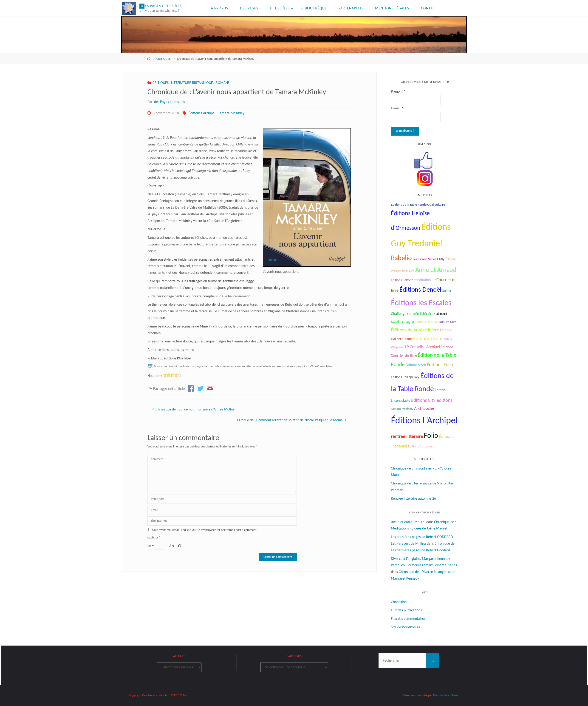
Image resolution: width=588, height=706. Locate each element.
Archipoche (424, 409)
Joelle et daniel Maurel (408, 522)
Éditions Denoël (420, 290)
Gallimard (440, 314)
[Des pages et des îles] (129, 8)
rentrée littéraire (407, 436)
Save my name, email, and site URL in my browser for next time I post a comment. (204, 530)
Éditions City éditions (431, 400)
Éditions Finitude (426, 322)
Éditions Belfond (402, 280)
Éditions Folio (440, 364)
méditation (422, 280)
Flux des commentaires (408, 619)
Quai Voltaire (447, 322)
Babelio (401, 258)
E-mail (397, 108)
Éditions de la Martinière (415, 330)
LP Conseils (414, 347)
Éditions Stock (415, 365)
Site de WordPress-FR (407, 627)
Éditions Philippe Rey (405, 377)
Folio (431, 436)
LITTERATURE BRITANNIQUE (192, 83)
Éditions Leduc (428, 338)
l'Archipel (432, 347)
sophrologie (402, 321)
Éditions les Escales (421, 303)
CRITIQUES (163, 59)
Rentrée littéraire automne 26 (413, 499)
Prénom (398, 92)
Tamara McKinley (231, 113)
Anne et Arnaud (435, 270)
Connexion (399, 602)
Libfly (440, 259)
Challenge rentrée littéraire (412, 314)
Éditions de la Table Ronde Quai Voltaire (418, 205)
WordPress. (451, 695)
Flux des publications (406, 610)
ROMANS (222, 83)
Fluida (437, 695)
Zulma (446, 291)
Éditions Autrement (421, 446)
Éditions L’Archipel (202, 113)
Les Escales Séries (424, 259)
